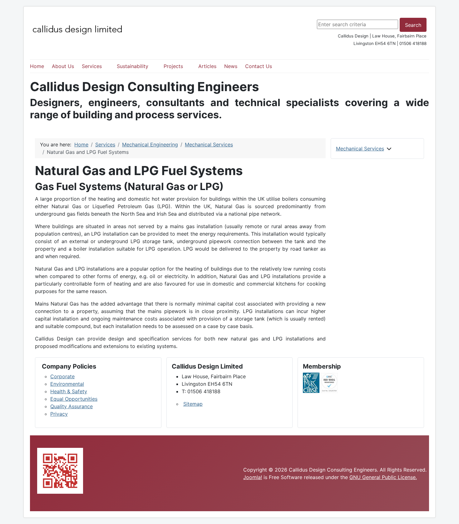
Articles (207, 66)
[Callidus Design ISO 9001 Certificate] (329, 382)
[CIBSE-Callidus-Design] (311, 382)
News (230, 66)
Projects (173, 66)
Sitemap (193, 404)
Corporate (62, 376)
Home (37, 66)
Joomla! (252, 477)
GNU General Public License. (383, 477)
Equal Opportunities (73, 399)
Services (92, 66)
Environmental (67, 384)
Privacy (59, 414)
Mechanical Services (360, 148)
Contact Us (258, 66)
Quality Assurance (71, 406)
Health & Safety (68, 391)
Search (413, 25)
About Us (63, 66)
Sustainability (132, 66)
